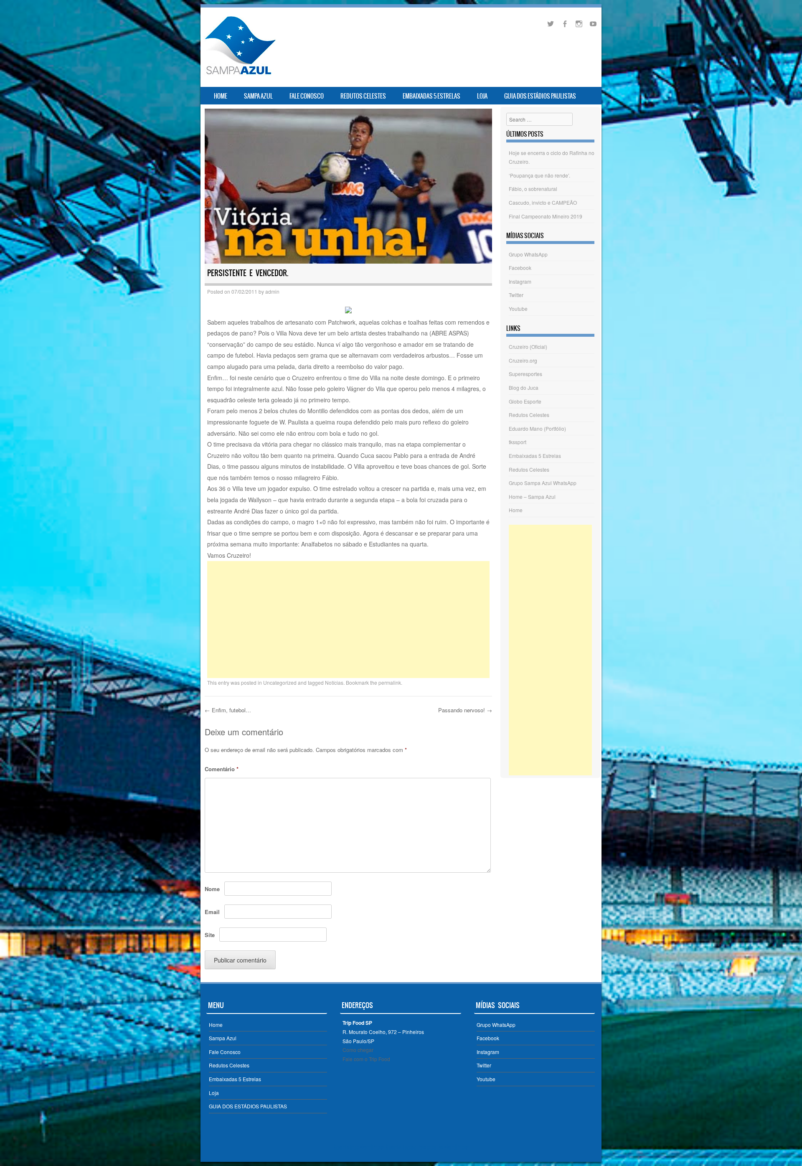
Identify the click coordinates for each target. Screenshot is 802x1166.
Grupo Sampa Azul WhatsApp (542, 482)
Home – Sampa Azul (532, 496)
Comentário (222, 769)
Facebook (520, 267)
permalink (389, 682)
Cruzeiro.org (523, 360)
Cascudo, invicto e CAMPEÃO (543, 202)
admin (272, 291)
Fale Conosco (306, 96)
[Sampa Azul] (240, 74)
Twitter (516, 294)
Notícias (334, 682)
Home (220, 96)
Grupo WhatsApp (528, 254)
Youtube (518, 308)
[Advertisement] (348, 619)
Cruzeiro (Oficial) (528, 346)
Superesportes (525, 373)
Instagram (520, 281)
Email (212, 912)
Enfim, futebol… (228, 710)
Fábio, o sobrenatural (533, 188)
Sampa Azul (258, 96)
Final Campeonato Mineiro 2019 (545, 216)
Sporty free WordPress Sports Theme (374, 1147)
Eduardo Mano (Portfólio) (537, 428)
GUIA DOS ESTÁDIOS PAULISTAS (540, 96)
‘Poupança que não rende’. (539, 175)
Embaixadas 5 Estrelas (431, 96)
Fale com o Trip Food (366, 1058)
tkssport (517, 441)
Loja (482, 96)
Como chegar (358, 1049)
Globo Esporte (525, 401)
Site (210, 935)
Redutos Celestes (363, 96)
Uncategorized (280, 682)
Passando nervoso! (465, 710)
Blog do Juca (523, 387)
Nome (212, 889)
